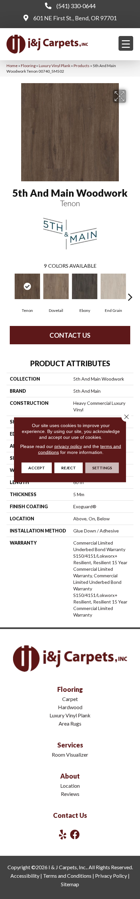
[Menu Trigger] (126, 43)
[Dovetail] (56, 286)
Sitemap (70, 884)
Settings (102, 467)
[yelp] (62, 834)
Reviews (70, 794)
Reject (68, 467)
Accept (36, 467)
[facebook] (75, 834)
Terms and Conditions (67, 875)
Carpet (70, 699)
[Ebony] (84, 286)
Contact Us (70, 335)
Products (82, 65)
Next (130, 287)
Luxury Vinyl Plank (54, 65)
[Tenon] (27, 286)
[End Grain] (113, 286)
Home (12, 65)
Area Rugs (70, 723)
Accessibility (24, 875)
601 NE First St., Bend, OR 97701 (75, 18)
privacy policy (68, 446)
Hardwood (70, 707)
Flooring (28, 65)
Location (70, 785)
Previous (10, 287)
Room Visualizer (70, 754)
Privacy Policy (111, 875)
